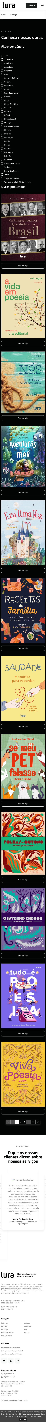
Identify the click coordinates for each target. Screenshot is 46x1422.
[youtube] (17, 1361)
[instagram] (11, 1361)
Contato (27, 1333)
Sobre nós (4, 1323)
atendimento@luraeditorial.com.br (16, 1400)
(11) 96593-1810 (9, 1377)
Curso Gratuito (6, 1336)
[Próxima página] (33, 1122)
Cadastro (31, 5)
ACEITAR (23, 1419)
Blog (25, 1329)
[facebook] (4, 1361)
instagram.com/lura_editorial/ (12, 1351)
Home (3, 15)
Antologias (28, 1326)
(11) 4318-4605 (8, 1374)
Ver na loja (23, 266)
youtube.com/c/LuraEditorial (11, 1354)
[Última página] (38, 1122)
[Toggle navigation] (42, 5)
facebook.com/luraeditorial (10, 1348)
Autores (27, 1323)
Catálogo (4, 1329)
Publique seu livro (7, 1333)
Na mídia (4, 1326)
